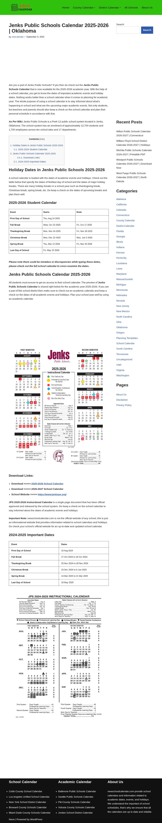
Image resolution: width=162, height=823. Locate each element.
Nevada (120, 300)
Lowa (119, 268)
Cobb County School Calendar (25, 791)
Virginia (120, 370)
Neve (12, 819)
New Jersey (122, 306)
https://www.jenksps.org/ (52, 494)
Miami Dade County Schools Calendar (29, 812)
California (121, 204)
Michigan (121, 284)
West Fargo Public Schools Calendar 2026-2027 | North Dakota (131, 177)
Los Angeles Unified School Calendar (29, 796)
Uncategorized (124, 359)
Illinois (119, 241)
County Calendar (125, 220)
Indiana (120, 247)
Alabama (121, 199)
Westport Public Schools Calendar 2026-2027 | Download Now (134, 163)
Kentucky (121, 258)
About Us (147, 7)
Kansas (120, 252)
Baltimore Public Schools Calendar (77, 791)
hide (42, 139)
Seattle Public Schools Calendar (75, 796)
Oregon (120, 332)
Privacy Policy (124, 405)
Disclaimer (122, 399)
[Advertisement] (59, 64)
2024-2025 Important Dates (30, 161)
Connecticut (122, 215)
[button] (94, 7)
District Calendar (125, 226)
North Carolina (124, 316)
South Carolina (124, 348)
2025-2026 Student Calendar (30, 149)
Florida (120, 231)
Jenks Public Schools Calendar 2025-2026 (33, 153)
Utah (119, 364)
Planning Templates (127, 338)
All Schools (131, 7)
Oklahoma (122, 327)
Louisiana (121, 263)
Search (120, 24)
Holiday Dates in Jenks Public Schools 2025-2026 (36, 145)
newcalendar (18, 37)
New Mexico (123, 311)
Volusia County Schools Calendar (76, 807)
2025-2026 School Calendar (47, 483)
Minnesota (122, 290)
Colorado (121, 210)
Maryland (121, 274)
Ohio (119, 322)
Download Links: (28, 157)
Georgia (120, 236)
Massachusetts (124, 279)
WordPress (36, 819)
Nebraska (121, 295)
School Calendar (125, 343)
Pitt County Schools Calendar (74, 802)
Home (65, 7)
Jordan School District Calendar (75, 812)
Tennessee (122, 354)
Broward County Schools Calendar (28, 807)
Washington (122, 375)
